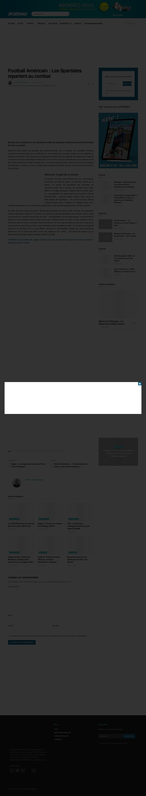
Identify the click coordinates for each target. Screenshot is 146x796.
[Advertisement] (73, 398)
